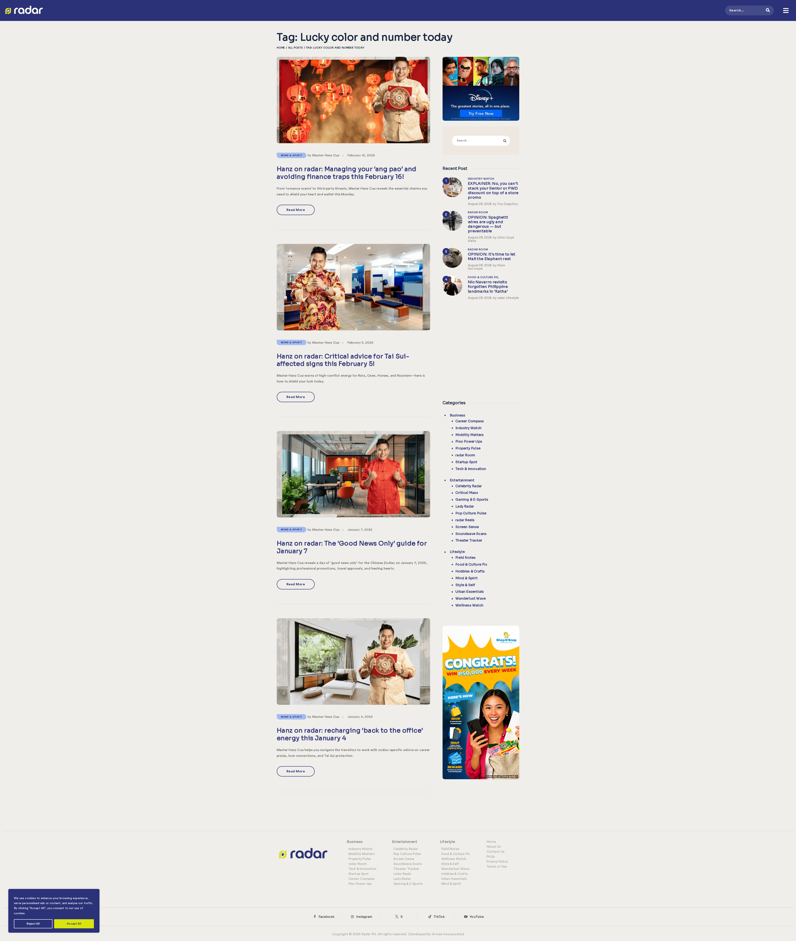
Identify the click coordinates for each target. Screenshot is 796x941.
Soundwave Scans (471, 534)
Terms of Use (497, 866)
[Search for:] (481, 140)
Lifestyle (457, 552)
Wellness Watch (469, 605)
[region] (54, 911)
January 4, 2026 (360, 716)
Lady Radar (464, 506)
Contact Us (495, 851)
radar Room (478, 212)
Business (457, 415)
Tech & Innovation (470, 469)
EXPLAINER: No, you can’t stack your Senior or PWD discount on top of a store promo (493, 190)
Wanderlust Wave (470, 598)
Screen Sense (467, 527)
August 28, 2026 (480, 204)
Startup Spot (466, 462)
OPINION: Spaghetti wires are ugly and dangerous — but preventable (488, 224)
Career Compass (469, 421)
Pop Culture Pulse (470, 513)
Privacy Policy (497, 861)
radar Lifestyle (508, 298)
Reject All (33, 923)
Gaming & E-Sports (471, 499)
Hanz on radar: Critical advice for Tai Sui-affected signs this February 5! (343, 360)
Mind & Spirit (291, 155)
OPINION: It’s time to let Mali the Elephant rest (492, 256)
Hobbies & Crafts (470, 571)
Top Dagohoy (507, 204)
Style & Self (465, 585)
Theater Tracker (468, 540)
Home (281, 47)
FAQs (491, 856)
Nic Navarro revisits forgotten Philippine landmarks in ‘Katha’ (488, 286)
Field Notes (465, 557)
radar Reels (464, 520)
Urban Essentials (469, 591)
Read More (295, 210)
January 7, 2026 (359, 529)
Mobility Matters (469, 435)
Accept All (74, 923)
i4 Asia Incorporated (448, 934)
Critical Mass (466, 493)
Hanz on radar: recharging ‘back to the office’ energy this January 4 (350, 734)
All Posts (295, 47)
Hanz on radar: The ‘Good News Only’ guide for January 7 (352, 547)
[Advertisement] (481, 349)
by (323, 155)
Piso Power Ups (468, 441)
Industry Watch (481, 178)
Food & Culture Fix (471, 564)
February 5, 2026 (360, 342)
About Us (494, 846)
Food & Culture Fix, (483, 277)
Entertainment (462, 480)
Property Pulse (468, 448)
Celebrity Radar (468, 486)
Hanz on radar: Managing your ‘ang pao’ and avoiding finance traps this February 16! (346, 173)
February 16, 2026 (361, 155)
